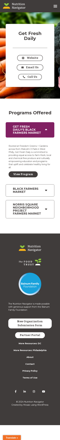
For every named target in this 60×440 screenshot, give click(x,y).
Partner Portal (30, 335)
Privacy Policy (29, 371)
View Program (23, 174)
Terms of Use (30, 377)
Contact (30, 364)
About (30, 357)
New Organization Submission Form (30, 323)
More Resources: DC (30, 343)
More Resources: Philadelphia (30, 350)
